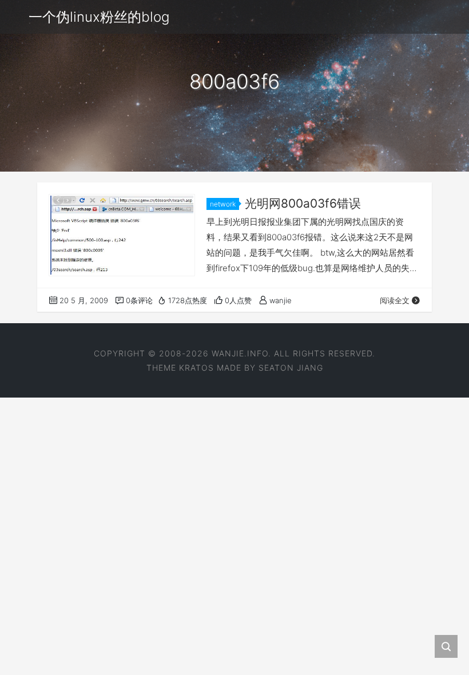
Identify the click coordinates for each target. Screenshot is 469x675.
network (223, 204)
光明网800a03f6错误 (303, 203)
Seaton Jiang (291, 367)
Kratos (196, 367)
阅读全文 (395, 300)
